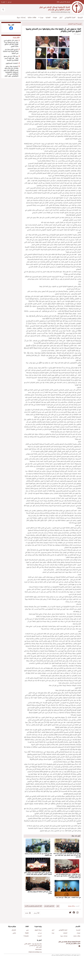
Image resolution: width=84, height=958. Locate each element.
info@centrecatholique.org (35, 952)
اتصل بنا (3, 2)
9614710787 (38, 949)
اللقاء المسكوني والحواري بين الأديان (33, 906)
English (27, 933)
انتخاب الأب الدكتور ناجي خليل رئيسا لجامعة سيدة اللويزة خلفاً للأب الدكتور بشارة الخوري (11, 43)
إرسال (35, 913)
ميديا (41, 17)
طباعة (26, 913)
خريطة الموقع (38, 930)
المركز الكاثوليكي (70, 17)
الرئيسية (80, 17)
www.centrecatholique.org (60, 12)
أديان (60, 17)
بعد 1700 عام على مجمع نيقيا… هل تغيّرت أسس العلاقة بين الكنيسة (11, 58)
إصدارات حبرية (21, 17)
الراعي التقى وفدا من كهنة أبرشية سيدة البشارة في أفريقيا (10, 51)
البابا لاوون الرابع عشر (49, 906)
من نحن (9, 2)
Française (26, 936)
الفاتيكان (70, 24)
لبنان (58, 906)
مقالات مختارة (32, 17)
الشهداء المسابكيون (12, 63)
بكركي (14, 933)
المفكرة (48, 17)
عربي (27, 930)
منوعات (55, 17)
